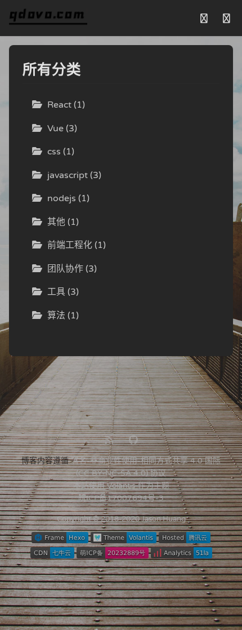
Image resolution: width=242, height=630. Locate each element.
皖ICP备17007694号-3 (121, 498)
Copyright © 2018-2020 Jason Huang (121, 518)
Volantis (121, 485)
